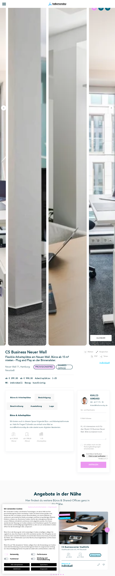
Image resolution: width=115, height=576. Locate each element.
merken (90, 352)
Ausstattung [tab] (36, 406)
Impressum (52, 507)
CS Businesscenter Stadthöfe (75, 547)
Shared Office (64, 518)
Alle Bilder (100, 338)
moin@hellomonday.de (19, 427)
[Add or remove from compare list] (99, 565)
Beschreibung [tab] (16, 406)
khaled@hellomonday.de (98, 405)
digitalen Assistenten (52, 427)
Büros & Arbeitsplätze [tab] (20, 397)
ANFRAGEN (93, 465)
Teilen (106, 356)
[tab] (94, 8)
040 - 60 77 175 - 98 (96, 402)
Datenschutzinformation (37, 507)
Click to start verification (97, 456)
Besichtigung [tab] (44, 397)
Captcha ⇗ (103, 458)
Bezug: (70, 540)
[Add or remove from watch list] (104, 565)
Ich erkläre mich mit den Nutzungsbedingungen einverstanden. (92, 447)
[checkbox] (6, 554)
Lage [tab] (51, 406)
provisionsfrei (64, 515)
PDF (95, 356)
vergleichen (103, 352)
